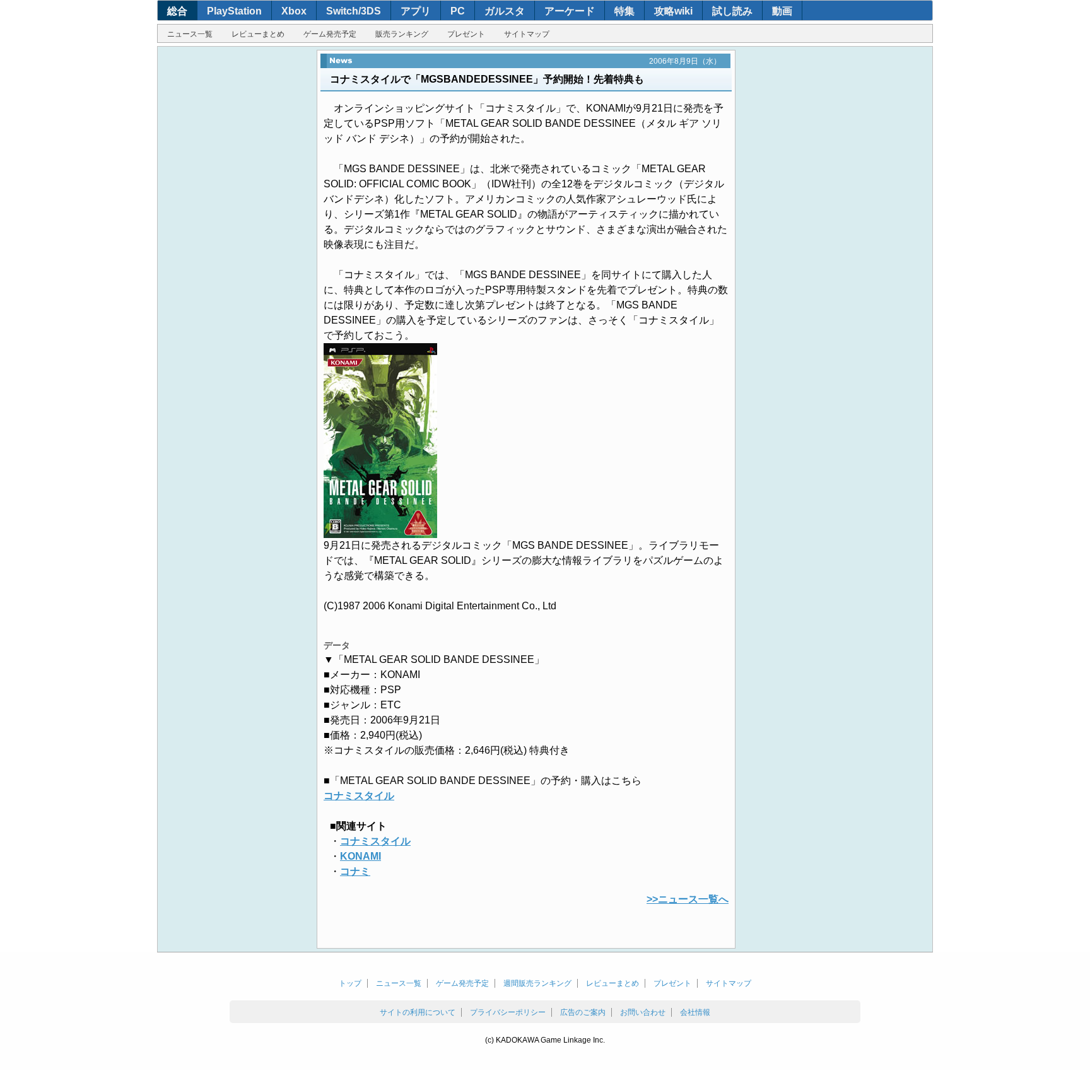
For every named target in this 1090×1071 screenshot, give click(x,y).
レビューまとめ (257, 34)
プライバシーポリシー (508, 1012)
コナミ (355, 871)
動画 (782, 11)
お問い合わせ (642, 1012)
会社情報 (695, 1012)
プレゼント (466, 34)
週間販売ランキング (537, 983)
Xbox (294, 11)
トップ (350, 983)
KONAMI (360, 856)
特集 (624, 11)
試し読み (732, 11)
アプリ (416, 11)
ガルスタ (504, 11)
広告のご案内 (583, 1012)
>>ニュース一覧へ (688, 899)
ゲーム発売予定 (329, 34)
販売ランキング (401, 34)
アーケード (569, 11)
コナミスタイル (359, 795)
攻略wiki (673, 11)
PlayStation (234, 11)
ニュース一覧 (190, 34)
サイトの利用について (417, 1012)
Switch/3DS (353, 11)
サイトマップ (526, 34)
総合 (177, 11)
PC (457, 11)
